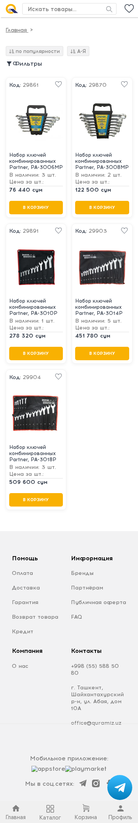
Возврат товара (35, 617)
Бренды (82, 573)
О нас (20, 666)
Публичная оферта (98, 602)
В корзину (36, 207)
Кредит (22, 631)
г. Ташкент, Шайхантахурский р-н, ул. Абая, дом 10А (97, 698)
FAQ (76, 617)
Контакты (86, 650)
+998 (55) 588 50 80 (95, 669)
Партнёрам (87, 588)
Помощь (25, 558)
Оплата (22, 573)
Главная (17, 30)
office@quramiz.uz (96, 723)
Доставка (26, 588)
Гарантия (25, 602)
